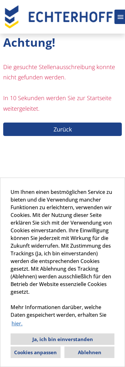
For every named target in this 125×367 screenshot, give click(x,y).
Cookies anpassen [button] (35, 352)
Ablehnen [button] (89, 352)
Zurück (63, 129)
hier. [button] (17, 323)
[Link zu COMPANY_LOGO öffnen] (59, 17)
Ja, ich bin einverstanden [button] (62, 339)
